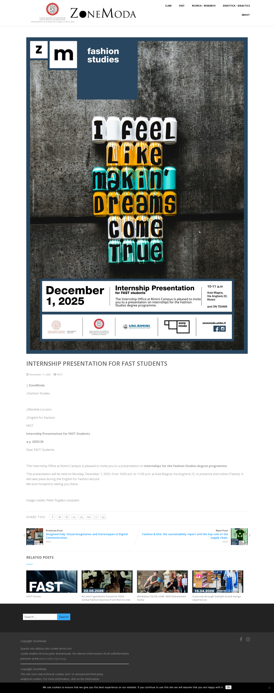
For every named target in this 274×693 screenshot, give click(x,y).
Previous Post (87, 534)
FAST (182, 5)
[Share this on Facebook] (52, 517)
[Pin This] (67, 517)
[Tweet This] (59, 517)
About (246, 14)
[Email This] (96, 517)
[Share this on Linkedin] (74, 517)
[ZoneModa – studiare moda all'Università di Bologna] (86, 24)
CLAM (168, 5)
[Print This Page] (103, 517)
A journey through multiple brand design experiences (216, 598)
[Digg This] (89, 517)
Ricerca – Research (203, 5)
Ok (228, 687)
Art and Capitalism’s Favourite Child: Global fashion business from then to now (106, 598)
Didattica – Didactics (236, 5)
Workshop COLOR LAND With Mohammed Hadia (161, 598)
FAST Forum (33, 596)
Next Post (185, 534)
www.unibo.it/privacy (52, 658)
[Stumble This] (81, 517)
